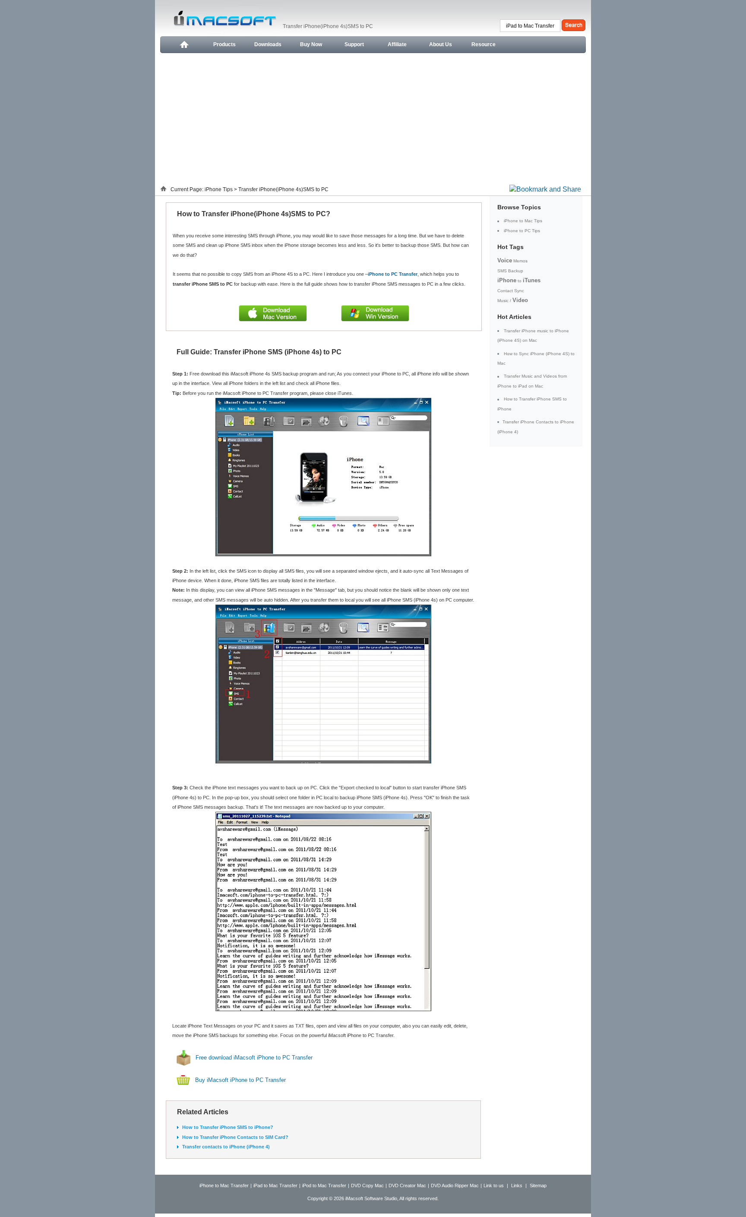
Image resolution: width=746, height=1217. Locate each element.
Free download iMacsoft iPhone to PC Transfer (254, 1057)
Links (516, 1185)
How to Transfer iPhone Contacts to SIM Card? (235, 1137)
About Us (440, 44)
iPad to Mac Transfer (275, 1185)
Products (224, 44)
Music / (512, 300)
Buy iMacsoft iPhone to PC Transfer (240, 1080)
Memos (512, 261)
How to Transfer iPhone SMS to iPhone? (227, 1127)
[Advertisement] (373, 117)
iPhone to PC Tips (522, 230)
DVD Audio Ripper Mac (455, 1185)
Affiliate (397, 44)
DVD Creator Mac (407, 1185)
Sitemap (538, 1185)
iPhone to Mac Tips (523, 220)
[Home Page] (183, 44)
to (519, 280)
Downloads (267, 44)
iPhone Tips (219, 189)
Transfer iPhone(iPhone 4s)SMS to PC (283, 189)
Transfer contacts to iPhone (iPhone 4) (226, 1146)
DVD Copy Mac (367, 1185)
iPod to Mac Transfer (324, 1185)
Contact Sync (510, 290)
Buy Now (311, 44)
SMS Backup (510, 270)
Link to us (494, 1185)
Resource (483, 44)
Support (354, 44)
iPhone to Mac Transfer (224, 1185)
